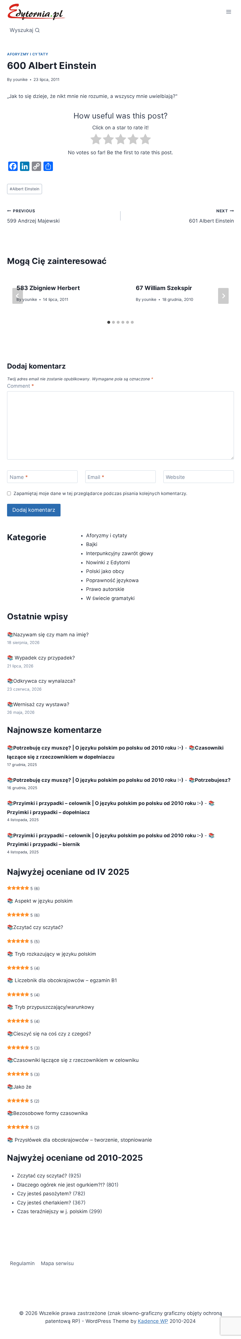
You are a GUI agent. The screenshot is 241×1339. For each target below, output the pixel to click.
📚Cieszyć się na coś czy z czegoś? (49, 1034)
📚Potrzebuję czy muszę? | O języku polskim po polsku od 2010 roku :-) (95, 748)
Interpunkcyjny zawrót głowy (119, 553)
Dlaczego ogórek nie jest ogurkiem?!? (61, 1185)
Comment (20, 386)
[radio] (96, 140)
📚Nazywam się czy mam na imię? (48, 635)
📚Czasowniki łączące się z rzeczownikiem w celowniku (73, 1060)
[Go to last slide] (17, 296)
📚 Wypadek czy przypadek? (41, 658)
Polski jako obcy (105, 571)
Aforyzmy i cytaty (27, 54)
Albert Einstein (24, 189)
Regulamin (22, 1263)
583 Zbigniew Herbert (48, 287)
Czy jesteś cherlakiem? (45, 1203)
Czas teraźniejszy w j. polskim (52, 1211)
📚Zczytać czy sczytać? (35, 927)
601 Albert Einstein (211, 216)
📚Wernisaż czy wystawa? (38, 704)
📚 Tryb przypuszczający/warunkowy (50, 1007)
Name (19, 477)
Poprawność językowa (112, 580)
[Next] (223, 296)
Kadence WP (153, 1321)
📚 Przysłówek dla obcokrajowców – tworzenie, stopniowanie (79, 1140)
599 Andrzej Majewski (33, 216)
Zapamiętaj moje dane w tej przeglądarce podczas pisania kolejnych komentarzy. (100, 493)
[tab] (108, 322)
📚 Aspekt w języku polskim (40, 901)
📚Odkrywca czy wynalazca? (41, 681)
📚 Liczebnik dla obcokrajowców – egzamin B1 (62, 980)
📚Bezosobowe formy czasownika (47, 1113)
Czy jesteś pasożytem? (44, 1193)
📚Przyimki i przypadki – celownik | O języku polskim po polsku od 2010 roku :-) (105, 803)
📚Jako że (19, 1087)
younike (20, 79)
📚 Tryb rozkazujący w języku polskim (51, 954)
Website (175, 477)
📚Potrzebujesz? (210, 780)
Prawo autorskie (105, 589)
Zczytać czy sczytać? (42, 1176)
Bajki (91, 544)
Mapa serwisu (57, 1263)
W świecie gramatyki (110, 598)
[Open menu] (228, 11)
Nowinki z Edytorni (108, 562)
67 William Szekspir (164, 287)
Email (96, 477)
